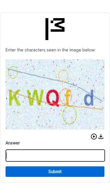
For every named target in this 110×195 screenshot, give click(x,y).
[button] (93, 136)
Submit (55, 171)
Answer (13, 142)
